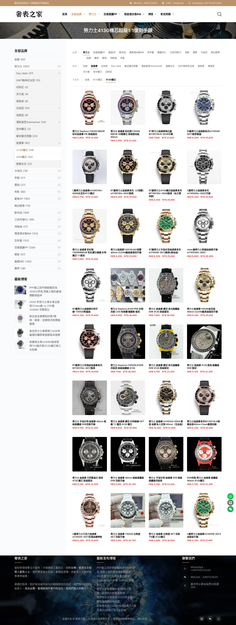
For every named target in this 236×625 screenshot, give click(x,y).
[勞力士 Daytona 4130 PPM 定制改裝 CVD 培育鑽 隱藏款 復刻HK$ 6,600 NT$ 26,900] (128, 285)
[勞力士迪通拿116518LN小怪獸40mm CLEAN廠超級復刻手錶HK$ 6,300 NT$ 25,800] (128, 226)
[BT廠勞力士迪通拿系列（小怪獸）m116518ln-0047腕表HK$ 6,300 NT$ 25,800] (128, 167)
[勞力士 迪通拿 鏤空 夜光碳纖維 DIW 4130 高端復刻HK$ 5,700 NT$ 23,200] (166, 341)
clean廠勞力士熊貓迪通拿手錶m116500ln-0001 (202, 252)
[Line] (202, 619)
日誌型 (104, 66)
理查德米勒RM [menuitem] (132, 14)
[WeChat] (210, 619)
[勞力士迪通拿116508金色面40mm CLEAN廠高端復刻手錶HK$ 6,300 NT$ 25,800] (204, 285)
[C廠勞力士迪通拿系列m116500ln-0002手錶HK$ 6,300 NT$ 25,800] (204, 167)
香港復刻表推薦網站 (124, 618)
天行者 (86, 71)
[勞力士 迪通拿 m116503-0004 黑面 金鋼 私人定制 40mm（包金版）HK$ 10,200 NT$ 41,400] (166, 398)
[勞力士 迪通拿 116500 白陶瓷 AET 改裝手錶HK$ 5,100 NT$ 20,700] (128, 510)
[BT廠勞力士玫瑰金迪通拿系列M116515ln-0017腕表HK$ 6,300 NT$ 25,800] (89, 341)
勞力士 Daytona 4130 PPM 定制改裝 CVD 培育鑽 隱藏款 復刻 (127, 312)
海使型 (211, 66)
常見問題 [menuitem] (165, 14)
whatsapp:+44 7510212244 (207, 3)
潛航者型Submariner (151, 66)
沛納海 (113, 58)
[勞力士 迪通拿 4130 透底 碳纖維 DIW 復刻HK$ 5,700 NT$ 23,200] (204, 341)
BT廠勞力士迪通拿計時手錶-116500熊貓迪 (85, 312)
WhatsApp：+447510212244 (200, 568)
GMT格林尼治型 (186, 66)
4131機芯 (97, 79)
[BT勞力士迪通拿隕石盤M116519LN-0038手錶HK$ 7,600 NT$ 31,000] (166, 107)
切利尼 (108, 71)
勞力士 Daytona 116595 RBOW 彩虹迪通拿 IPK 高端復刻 (88, 134)
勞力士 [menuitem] (92, 14)
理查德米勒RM (136, 52)
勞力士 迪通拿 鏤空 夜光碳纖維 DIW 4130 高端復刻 (164, 312)
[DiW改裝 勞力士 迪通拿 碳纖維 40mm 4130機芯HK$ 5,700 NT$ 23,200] (204, 454)
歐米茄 (122, 52)
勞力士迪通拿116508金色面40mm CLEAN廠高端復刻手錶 (202, 312)
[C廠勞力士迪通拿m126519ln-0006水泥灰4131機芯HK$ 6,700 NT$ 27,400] (89, 167)
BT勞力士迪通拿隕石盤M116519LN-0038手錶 (161, 134)
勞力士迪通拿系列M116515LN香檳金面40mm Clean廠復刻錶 (203, 424)
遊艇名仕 (170, 66)
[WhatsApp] (219, 619)
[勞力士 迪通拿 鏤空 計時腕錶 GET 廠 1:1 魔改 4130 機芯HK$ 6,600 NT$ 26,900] (128, 398)
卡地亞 (204, 52)
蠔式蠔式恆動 (131, 66)
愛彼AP (112, 52)
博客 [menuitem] (150, 14)
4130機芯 (111, 79)
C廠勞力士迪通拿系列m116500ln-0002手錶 (200, 193)
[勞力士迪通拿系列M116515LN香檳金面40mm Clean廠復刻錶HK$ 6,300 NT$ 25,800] (204, 398)
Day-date (116, 66)
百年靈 (150, 52)
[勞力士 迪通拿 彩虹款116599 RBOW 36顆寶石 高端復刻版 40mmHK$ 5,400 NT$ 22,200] (128, 107)
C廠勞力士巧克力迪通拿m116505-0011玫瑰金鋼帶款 (87, 537)
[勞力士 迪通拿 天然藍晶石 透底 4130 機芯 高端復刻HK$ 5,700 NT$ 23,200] (89, 454)
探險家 (201, 66)
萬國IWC (161, 52)
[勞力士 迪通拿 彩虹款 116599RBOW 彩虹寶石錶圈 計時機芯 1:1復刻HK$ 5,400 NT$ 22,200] (89, 226)
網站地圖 (142, 618)
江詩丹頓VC (176, 52)
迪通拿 (94, 66)
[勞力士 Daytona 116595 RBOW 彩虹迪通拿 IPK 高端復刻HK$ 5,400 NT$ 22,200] (89, 107)
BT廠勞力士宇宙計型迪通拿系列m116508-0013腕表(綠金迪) (165, 252)
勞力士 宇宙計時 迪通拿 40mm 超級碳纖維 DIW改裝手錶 (89, 424)
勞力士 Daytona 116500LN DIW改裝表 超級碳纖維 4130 (127, 368)
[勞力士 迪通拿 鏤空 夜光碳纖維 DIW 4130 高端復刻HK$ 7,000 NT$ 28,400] (166, 285)
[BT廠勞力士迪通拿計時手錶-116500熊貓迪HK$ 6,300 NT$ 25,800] (89, 285)
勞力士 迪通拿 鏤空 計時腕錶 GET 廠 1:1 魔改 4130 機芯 (127, 424)
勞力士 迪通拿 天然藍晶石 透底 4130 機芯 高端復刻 (87, 480)
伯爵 (88, 58)
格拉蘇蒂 (215, 52)
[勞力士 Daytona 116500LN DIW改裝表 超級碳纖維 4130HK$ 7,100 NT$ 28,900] (128, 341)
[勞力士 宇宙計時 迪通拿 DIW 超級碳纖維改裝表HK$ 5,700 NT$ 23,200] (166, 454)
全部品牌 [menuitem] (76, 14)
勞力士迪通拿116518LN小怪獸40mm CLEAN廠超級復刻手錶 (126, 252)
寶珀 (104, 58)
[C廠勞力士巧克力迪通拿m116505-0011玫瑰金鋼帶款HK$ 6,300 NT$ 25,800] (89, 510)
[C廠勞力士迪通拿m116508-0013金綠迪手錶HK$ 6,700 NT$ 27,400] (204, 510)
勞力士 (86, 52)
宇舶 (122, 58)
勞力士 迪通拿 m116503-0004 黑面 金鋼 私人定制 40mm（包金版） (166, 424)
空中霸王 (97, 71)
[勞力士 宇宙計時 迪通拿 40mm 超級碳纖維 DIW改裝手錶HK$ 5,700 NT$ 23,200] (89, 398)
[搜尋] (219, 14)
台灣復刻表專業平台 (99, 618)
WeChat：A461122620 (145, 3)
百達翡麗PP (99, 52)
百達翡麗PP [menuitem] (110, 14)
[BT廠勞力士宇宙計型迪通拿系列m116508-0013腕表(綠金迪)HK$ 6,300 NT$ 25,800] (166, 226)
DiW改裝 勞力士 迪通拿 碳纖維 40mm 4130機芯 (202, 480)
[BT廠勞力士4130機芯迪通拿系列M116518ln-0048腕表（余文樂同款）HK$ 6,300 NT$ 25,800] (166, 167)
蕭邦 (96, 58)
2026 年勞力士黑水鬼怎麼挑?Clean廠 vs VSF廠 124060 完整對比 (115, 580)
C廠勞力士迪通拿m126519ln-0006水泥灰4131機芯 (87, 193)
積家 (195, 52)
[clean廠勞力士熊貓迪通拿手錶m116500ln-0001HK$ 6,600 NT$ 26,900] (204, 226)
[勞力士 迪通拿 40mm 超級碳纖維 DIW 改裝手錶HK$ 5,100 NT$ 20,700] (128, 454)
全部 (85, 66)
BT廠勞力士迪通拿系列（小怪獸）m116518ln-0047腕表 (128, 193)
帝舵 (187, 52)
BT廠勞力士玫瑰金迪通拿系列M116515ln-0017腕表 (87, 368)
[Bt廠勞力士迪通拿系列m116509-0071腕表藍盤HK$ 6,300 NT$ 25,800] (204, 107)
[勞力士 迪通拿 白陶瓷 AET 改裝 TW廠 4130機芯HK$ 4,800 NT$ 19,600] (166, 510)
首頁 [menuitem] (64, 14)
